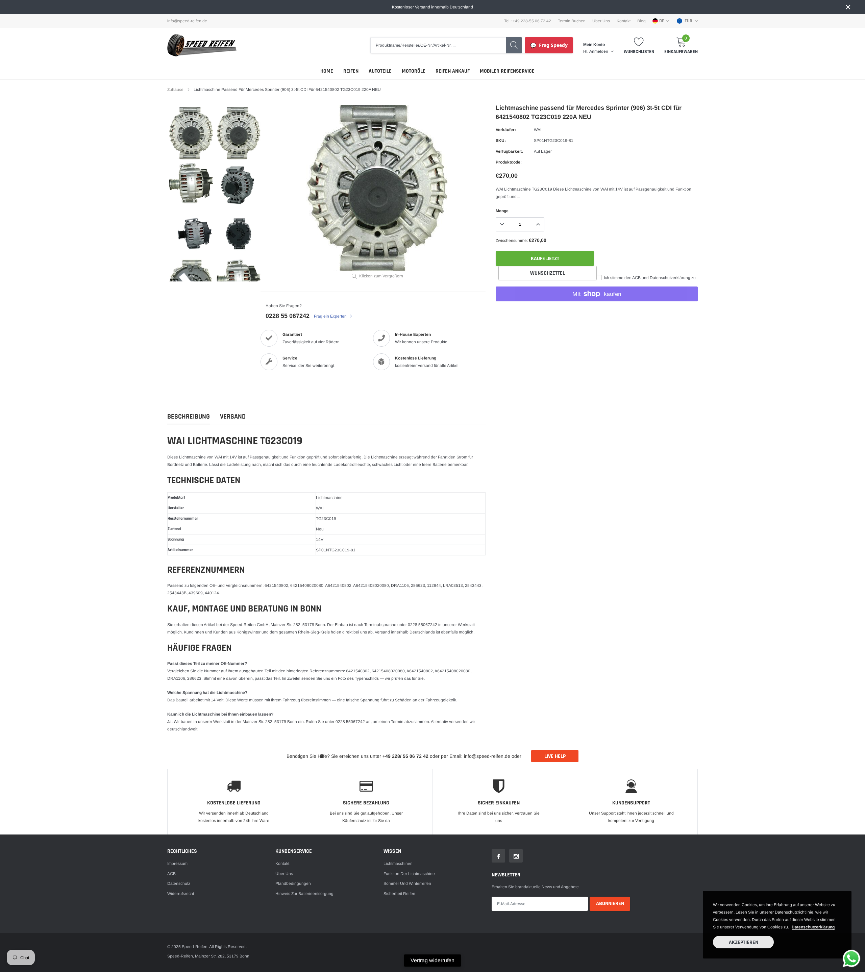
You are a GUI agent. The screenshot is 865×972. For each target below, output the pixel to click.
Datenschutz (178, 883)
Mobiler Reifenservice (507, 71)
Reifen (351, 71)
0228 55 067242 (288, 316)
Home (326, 71)
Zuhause (175, 89)
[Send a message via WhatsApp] (851, 958)
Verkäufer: (506, 129)
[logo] (202, 45)
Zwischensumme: (512, 240)
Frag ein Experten (331, 316)
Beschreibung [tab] (188, 417)
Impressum (177, 863)
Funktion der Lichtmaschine (409, 873)
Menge (502, 210)
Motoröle (413, 71)
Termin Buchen (572, 21)
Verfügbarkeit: (509, 151)
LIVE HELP (555, 756)
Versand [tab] (233, 417)
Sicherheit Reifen (399, 893)
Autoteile (380, 71)
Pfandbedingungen (293, 883)
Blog (641, 21)
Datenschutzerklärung (813, 927)
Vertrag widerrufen (432, 960)
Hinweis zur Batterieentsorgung (304, 893)
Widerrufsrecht (180, 893)
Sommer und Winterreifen (407, 883)
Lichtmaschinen (398, 863)
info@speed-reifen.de (187, 21)
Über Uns (601, 21)
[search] (514, 45)
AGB (171, 873)
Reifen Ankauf (453, 71)
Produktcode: (509, 162)
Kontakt (624, 21)
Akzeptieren (743, 942)
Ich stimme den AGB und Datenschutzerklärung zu (649, 277)
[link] (191, 133)
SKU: (501, 140)
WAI (537, 129)
